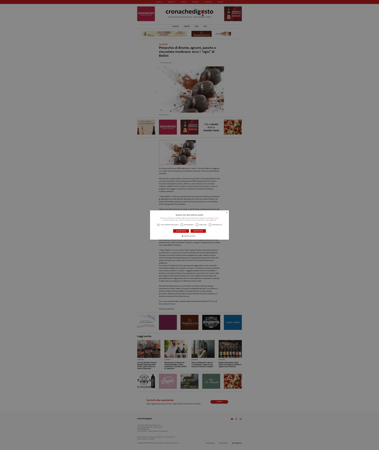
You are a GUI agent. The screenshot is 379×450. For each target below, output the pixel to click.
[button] (189, 236)
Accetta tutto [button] (181, 231)
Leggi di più (213, 220)
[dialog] (189, 225)
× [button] (226, 212)
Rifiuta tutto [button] (198, 231)
